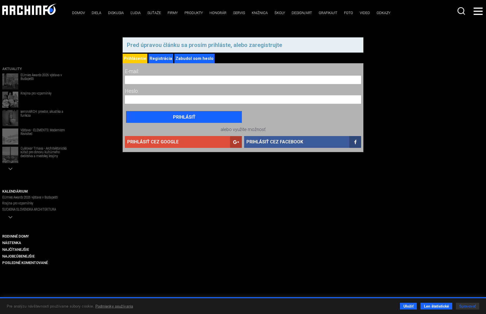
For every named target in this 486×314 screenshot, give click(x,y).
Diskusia (116, 13)
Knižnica (260, 13)
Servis (239, 13)
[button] (10, 168)
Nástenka (11, 243)
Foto (348, 13)
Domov (78, 13)
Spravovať (467, 306)
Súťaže (154, 13)
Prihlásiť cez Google (153, 141)
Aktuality (12, 69)
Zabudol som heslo (194, 58)
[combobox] (461, 11)
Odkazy (383, 13)
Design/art (302, 13)
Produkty (193, 13)
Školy (279, 13)
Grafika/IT (328, 13)
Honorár (218, 13)
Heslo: (132, 91)
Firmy (173, 13)
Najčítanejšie (15, 249)
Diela (96, 13)
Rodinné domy (15, 236)
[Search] (461, 11)
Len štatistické (436, 306)
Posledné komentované (25, 263)
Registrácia (161, 58)
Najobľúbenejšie (18, 256)
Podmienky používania (114, 306)
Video (365, 13)
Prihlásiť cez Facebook (274, 141)
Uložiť (408, 306)
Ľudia (135, 13)
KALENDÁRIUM (15, 191)
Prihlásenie (135, 58)
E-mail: (132, 71)
